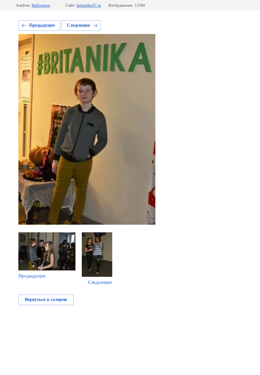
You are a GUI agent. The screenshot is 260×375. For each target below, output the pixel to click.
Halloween (41, 5)
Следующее (78, 25)
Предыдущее (42, 25)
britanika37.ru (89, 5)
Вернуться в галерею (46, 299)
